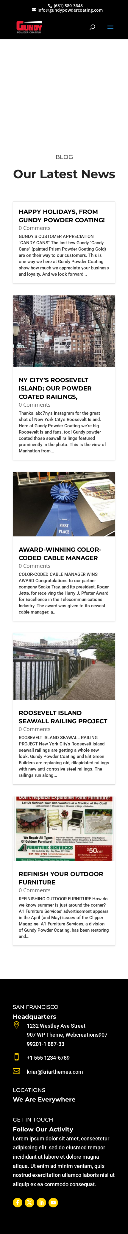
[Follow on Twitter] (29, 1202)
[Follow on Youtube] (53, 1202)
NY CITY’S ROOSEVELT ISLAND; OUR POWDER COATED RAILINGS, (55, 388)
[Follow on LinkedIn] (41, 1202)
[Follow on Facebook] (17, 1202)
